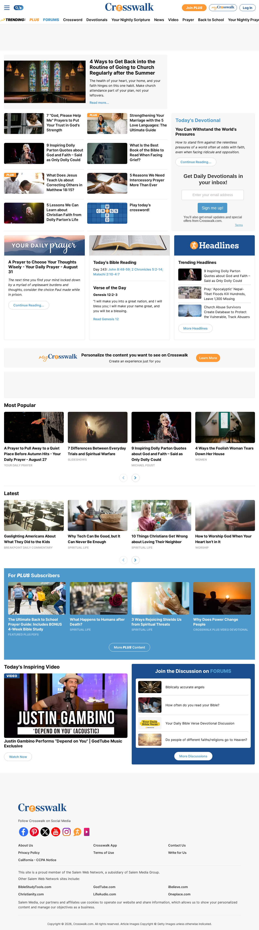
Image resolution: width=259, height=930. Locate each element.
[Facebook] (23, 831)
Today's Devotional (198, 120)
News (159, 20)
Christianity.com (31, 894)
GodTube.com (104, 887)
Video (173, 20)
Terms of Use (103, 853)
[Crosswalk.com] (129, 7)
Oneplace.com (179, 894)
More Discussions (193, 756)
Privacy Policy (29, 853)
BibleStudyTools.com (34, 887)
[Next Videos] (136, 478)
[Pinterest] (34, 831)
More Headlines (195, 328)
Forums (51, 20)
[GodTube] (87, 831)
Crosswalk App (105, 845)
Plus (34, 20)
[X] (45, 831)
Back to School (211, 20)
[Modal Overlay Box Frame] (213, 200)
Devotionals (96, 20)
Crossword (72, 20)
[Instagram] (66, 831)
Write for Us (177, 853)
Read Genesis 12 (106, 319)
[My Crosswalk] (223, 7)
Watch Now (18, 757)
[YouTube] (55, 831)
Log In (247, 8)
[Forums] (77, 831)
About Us (25, 845)
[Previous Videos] (123, 478)
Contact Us (177, 845)
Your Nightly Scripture (130, 20)
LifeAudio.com (104, 894)
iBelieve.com (178, 887)
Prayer (188, 20)
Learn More (208, 358)
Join (194, 8)
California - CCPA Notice (37, 860)
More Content (129, 647)
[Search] (18, 8)
